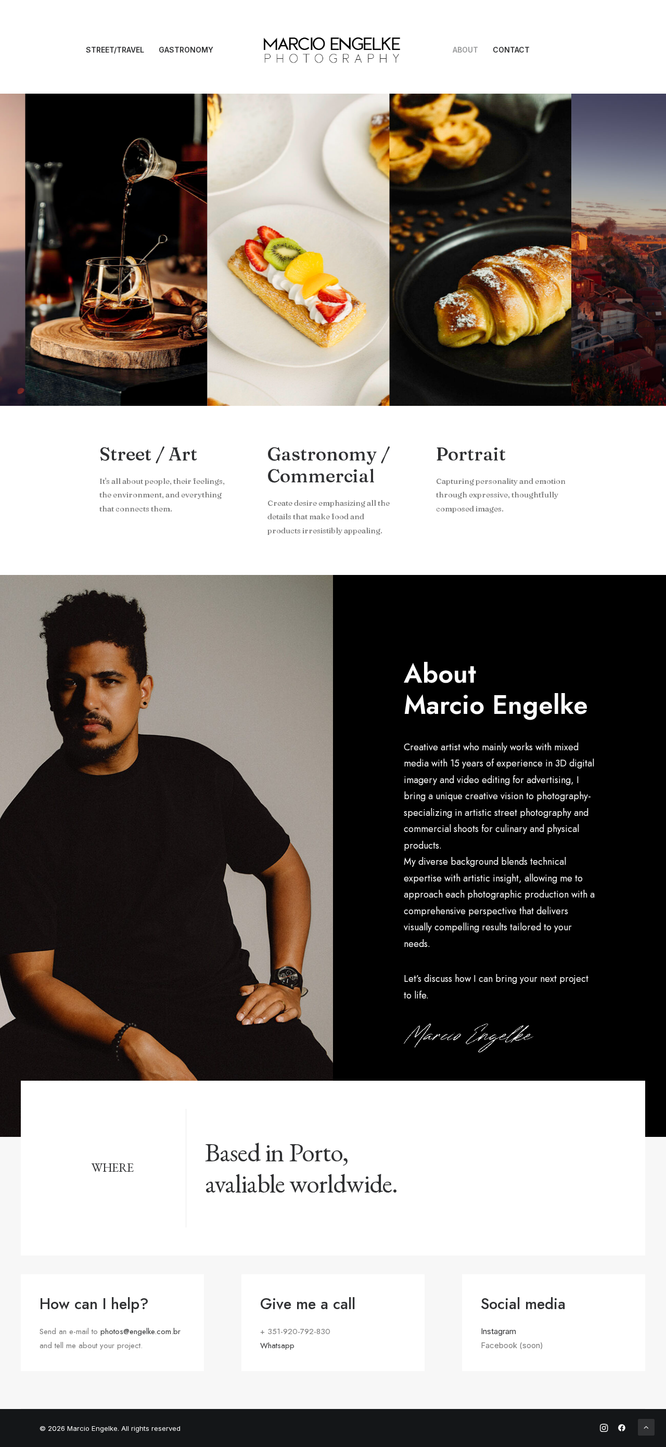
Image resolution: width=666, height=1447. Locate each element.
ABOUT (465, 49)
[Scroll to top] (646, 1426)
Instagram (498, 1331)
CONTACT (511, 49)
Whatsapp (277, 1345)
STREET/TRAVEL (115, 49)
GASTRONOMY (186, 49)
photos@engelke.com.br (140, 1331)
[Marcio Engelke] (333, 50)
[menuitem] (115, 50)
